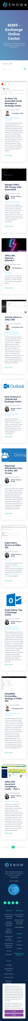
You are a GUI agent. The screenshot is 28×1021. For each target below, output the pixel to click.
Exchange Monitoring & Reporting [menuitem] (8, 923)
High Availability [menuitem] (19, 927)
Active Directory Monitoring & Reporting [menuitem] (8, 916)
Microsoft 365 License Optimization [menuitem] (9, 938)
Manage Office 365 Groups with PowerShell (13, 187)
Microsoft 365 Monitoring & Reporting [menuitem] (9, 945)
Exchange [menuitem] (9, 965)
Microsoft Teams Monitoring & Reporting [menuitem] (19, 921)
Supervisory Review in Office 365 (13, 545)
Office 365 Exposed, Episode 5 (10, 258)
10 (13, 847)
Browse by (6, 64)
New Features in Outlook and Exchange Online (13, 399)
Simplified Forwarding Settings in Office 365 (13, 697)
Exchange (19, 420)
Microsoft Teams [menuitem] (8, 974)
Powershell (16, 202)
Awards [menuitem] (19, 948)
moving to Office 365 (17, 566)
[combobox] (12, 69)
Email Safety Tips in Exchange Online (13, 612)
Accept (14, 1011)
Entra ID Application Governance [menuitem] (8, 930)
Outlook (7, 416)
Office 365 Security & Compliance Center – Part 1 (12, 785)
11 (17, 847)
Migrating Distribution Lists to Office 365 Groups (13, 469)
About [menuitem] (19, 937)
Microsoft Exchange (12, 334)
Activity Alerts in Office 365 (13, 318)
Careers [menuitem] (19, 941)
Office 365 (8, 118)
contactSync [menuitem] (8, 954)
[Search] (24, 69)
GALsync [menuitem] (8, 951)
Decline (14, 1014)
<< (4, 847)
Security (7, 332)
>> (24, 847)
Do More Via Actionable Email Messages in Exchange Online (13, 102)
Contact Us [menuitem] (19, 945)
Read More (9, 155)
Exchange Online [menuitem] (8, 977)
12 (20, 847)
